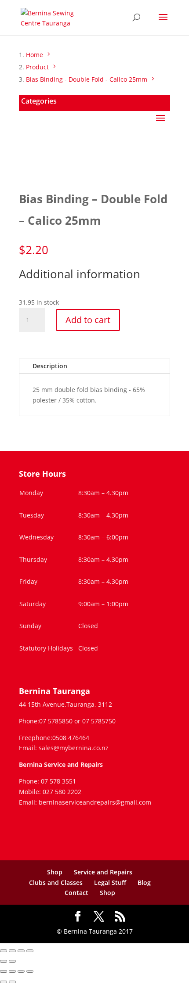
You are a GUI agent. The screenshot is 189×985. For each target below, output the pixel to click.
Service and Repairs (103, 872)
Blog (144, 882)
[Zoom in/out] (3, 950)
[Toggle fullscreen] (12, 950)
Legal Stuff (110, 882)
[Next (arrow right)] (12, 961)
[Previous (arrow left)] (3, 961)
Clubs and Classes (56, 882)
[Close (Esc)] (29, 950)
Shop (54, 872)
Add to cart (87, 320)
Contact (76, 892)
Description (50, 366)
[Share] (21, 950)
